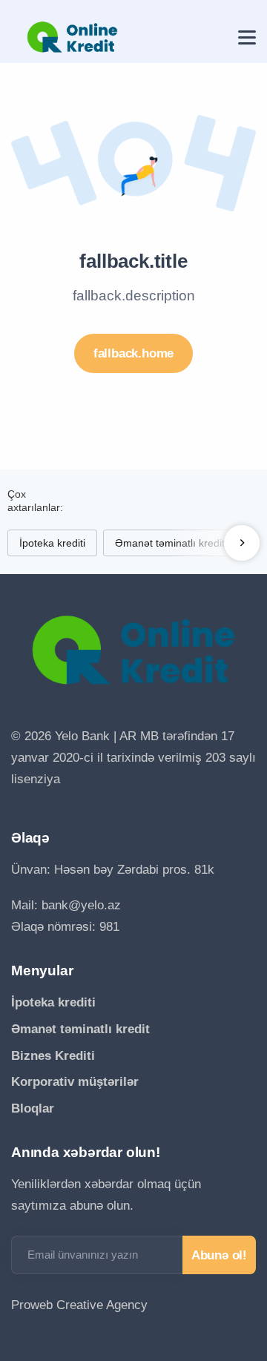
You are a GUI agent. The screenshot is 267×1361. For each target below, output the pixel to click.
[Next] (242, 543)
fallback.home (133, 353)
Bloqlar (32, 1108)
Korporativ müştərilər (75, 1082)
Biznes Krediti (53, 1056)
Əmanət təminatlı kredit (170, 543)
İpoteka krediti (52, 543)
